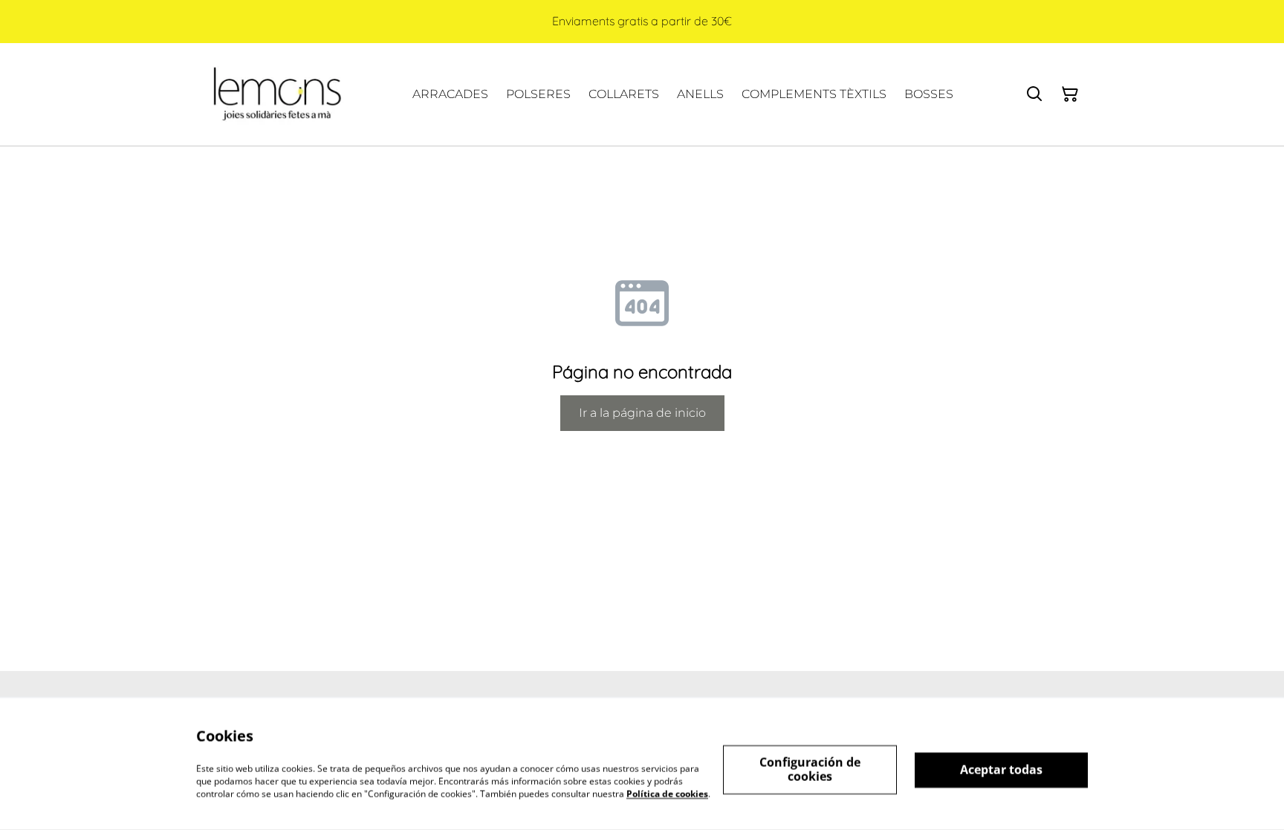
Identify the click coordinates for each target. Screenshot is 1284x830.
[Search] (1034, 94)
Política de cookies (667, 793)
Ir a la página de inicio (642, 413)
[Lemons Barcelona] (275, 94)
